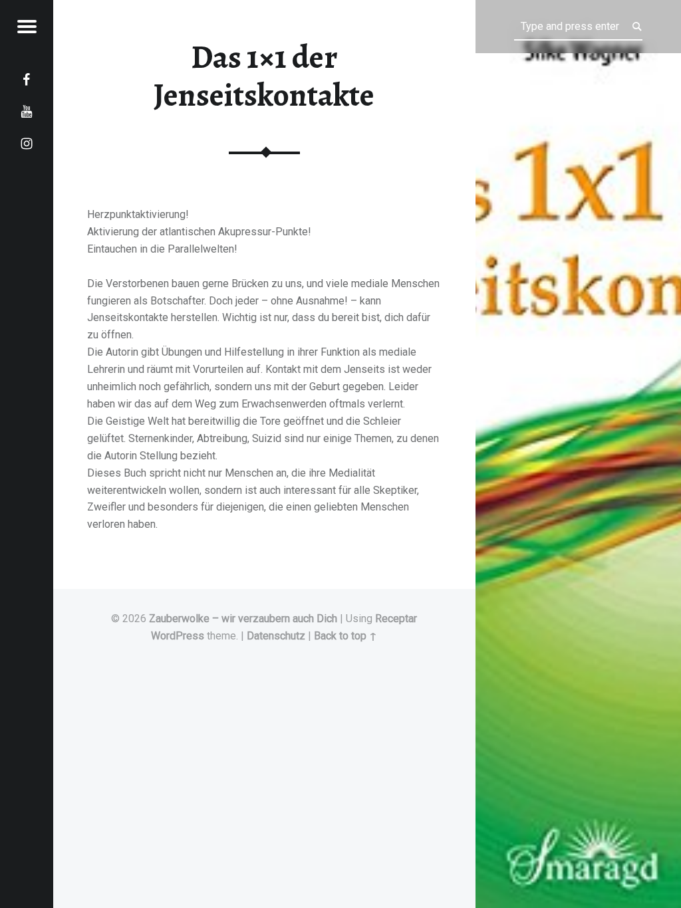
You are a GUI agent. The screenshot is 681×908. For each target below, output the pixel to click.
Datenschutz (276, 635)
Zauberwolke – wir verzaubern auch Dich (243, 618)
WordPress (177, 635)
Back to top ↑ (345, 635)
